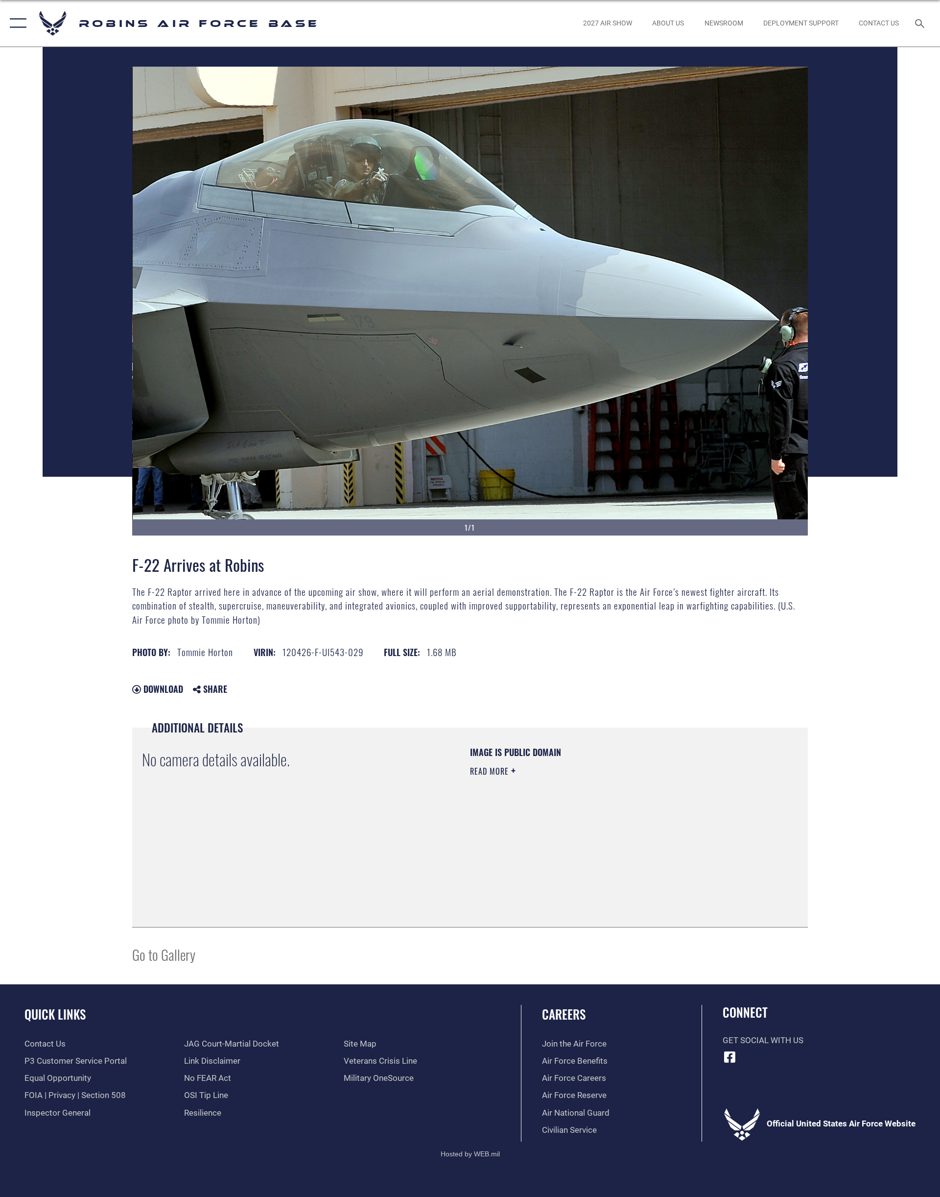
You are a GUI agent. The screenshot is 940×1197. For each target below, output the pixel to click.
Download (162, 689)
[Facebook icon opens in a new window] (730, 1057)
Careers (564, 1014)
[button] (16, 23)
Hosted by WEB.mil (470, 1154)
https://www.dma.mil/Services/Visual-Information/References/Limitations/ (585, 833)
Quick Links (55, 1014)
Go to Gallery (163, 954)
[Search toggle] (921, 23)
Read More (490, 771)
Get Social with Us (763, 1040)
